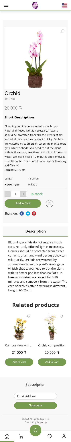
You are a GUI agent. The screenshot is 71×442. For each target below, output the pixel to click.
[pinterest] (34, 213)
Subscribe (35, 405)
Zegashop (42, 422)
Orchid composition (52, 345)
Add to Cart (22, 203)
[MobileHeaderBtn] (6, 5)
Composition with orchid (22, 345)
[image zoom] (62, 31)
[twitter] (28, 213)
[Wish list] (49, 204)
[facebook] (21, 213)
